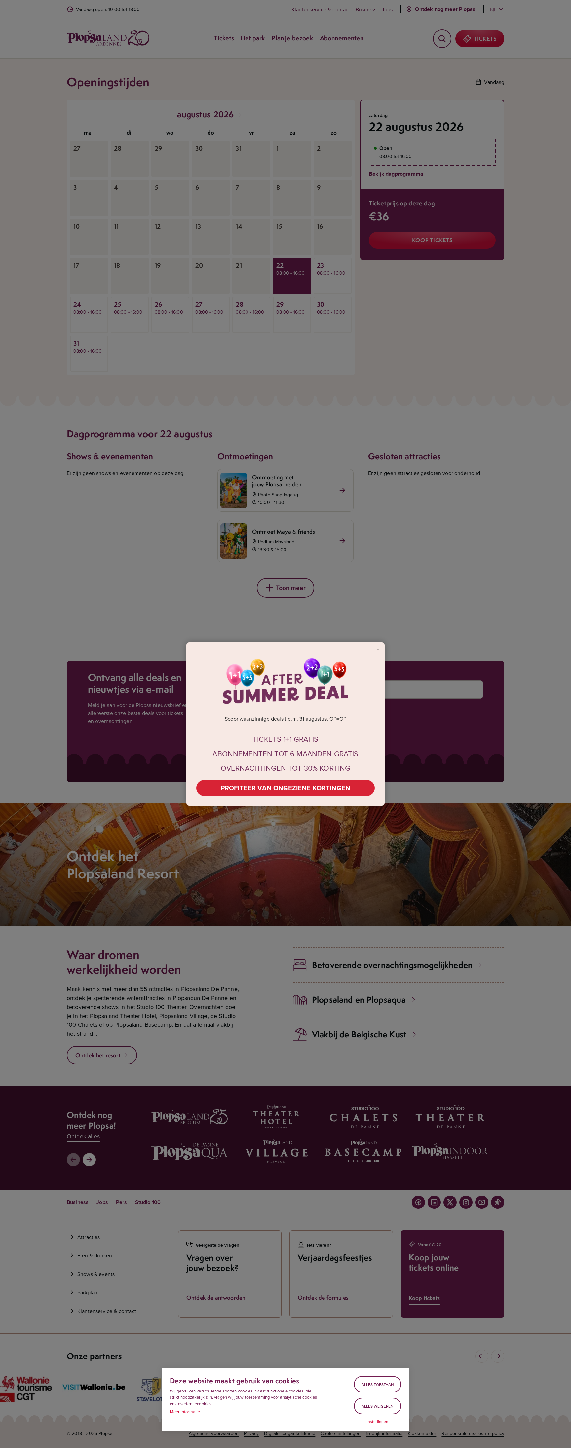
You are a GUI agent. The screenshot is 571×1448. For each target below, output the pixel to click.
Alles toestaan (378, 1384)
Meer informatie (185, 1412)
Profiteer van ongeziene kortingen (285, 788)
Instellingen (378, 1422)
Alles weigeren (378, 1406)
